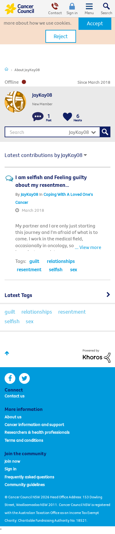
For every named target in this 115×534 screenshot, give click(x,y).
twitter (24, 378)
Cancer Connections (6, 69)
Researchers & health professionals (37, 432)
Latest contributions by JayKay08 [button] (43, 155)
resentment (29, 269)
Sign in (72, 12)
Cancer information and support (34, 424)
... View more (88, 247)
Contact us (15, 396)
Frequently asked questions (29, 477)
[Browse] (89, 8)
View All (57, 294)
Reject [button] (61, 36)
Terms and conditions (24, 440)
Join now (12, 461)
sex (73, 269)
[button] (95, 23)
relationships (61, 261)
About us (13, 417)
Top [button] (7, 353)
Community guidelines (25, 484)
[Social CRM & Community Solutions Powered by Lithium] (96, 355)
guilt (34, 261)
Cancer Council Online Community (19, 8)
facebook (10, 378)
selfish (56, 269)
